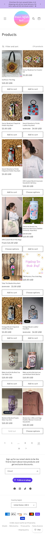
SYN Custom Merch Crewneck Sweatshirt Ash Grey (33, 182)
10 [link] (39, 443)
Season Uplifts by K (21, 523)
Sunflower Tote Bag (8, 80)
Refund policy (14, 526)
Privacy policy (25, 526)
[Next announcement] (40, 4)
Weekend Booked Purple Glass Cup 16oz (10, 419)
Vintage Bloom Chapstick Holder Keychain (10, 328)
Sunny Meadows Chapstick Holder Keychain (11, 124)
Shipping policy (23, 530)
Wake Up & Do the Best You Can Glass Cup (11, 373)
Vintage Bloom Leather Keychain (30, 328)
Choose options (33, 192)
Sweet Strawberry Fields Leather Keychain (31, 124)
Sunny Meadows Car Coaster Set (32, 71)
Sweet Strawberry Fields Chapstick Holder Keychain (11, 170)
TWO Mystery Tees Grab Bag (32, 276)
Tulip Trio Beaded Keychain (11, 283)
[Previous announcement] (4, 4)
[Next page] (26, 448)
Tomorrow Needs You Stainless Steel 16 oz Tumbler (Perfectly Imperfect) (32, 228)
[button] (5, 18)
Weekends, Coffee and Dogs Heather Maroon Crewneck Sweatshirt (32, 420)
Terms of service (37, 526)
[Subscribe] (37, 471)
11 (19, 448)
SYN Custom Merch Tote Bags (12, 240)
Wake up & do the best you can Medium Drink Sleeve (32, 373)
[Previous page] (5, 443)
